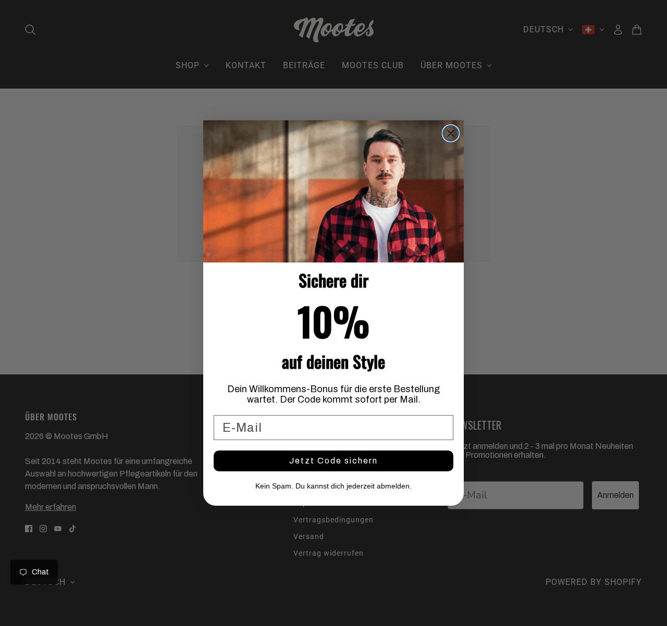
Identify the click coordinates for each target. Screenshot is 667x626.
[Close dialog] (451, 133)
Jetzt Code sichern (333, 460)
